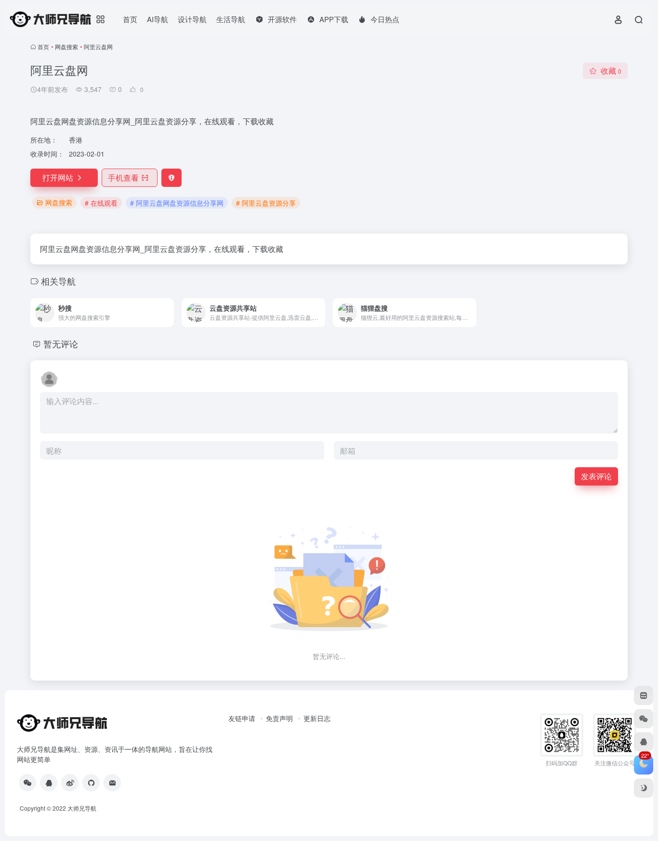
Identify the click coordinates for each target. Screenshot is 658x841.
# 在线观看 (101, 203)
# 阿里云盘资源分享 (266, 203)
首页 (130, 19)
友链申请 (241, 718)
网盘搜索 (66, 46)
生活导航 (230, 19)
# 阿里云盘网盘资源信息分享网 (177, 203)
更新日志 (316, 718)
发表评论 (596, 476)
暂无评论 (60, 343)
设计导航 (192, 19)
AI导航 (157, 19)
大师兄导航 (81, 808)
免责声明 (279, 718)
